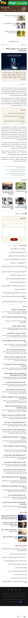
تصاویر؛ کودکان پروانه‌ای (20, 289)
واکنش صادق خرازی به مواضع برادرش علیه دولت (17, 571)
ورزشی (15, 10)
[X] (16, 590)
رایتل (17, 214)
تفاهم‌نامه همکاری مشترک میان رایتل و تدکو (16, 113)
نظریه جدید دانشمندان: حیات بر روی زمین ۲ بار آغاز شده (13, 415)
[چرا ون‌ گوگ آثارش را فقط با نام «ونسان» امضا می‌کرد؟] (21, 33)
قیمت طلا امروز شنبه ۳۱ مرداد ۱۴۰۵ (20, 574)
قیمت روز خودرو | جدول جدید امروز (21, 191)
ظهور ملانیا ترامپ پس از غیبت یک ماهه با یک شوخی (13, 272)
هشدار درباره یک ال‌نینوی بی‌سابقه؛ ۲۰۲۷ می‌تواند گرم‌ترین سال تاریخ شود (16, 407)
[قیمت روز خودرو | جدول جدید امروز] (21, 186)
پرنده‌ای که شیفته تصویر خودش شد (17, 282)
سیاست (18, 10)
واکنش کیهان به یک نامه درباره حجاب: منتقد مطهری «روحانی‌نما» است (14, 582)
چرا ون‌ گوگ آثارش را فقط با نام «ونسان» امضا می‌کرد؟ (10, 32)
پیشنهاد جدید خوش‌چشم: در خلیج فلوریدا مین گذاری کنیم (15, 447)
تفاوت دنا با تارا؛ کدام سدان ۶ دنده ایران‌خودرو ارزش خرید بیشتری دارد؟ (7, 192)
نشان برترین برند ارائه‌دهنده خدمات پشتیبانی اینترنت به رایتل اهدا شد (14, 117)
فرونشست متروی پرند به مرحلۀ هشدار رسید (16, 333)
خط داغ (25, 306)
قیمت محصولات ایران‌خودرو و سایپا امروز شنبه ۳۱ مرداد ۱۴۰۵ (14, 318)
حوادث (11, 10)
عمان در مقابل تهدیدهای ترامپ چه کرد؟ (16, 495)
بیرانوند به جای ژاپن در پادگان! (18, 326)
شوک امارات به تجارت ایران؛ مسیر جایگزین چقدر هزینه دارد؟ (14, 341)
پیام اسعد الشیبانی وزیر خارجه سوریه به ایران (15, 350)
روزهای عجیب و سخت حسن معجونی (17, 256)
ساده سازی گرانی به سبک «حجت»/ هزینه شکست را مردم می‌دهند (15, 365)
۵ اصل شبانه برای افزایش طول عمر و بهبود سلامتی (14, 422)
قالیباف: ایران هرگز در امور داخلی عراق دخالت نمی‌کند (14, 470)
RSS (5, 596)
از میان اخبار (24, 180)
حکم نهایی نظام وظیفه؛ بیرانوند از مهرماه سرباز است (14, 455)
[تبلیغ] (14, 3)
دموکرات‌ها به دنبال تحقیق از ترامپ (17, 249)
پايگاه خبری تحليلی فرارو (11, 599)
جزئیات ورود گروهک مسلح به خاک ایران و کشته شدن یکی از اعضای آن (14, 503)
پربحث (8, 245)
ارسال (14, 239)
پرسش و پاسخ (21, 596)
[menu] (2, 8)
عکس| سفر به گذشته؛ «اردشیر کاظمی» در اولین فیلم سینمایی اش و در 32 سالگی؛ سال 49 (14, 170)
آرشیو (13, 593)
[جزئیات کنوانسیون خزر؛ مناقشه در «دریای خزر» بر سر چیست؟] (22, 532)
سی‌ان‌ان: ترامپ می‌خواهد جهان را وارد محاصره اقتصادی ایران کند (14, 487)
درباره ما (23, 593)
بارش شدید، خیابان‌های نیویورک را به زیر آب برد (9, 24)
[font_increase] (25, 84)
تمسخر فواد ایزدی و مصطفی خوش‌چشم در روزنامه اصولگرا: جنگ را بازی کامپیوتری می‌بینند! (15, 374)
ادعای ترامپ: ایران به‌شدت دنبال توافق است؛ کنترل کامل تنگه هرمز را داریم (14, 398)
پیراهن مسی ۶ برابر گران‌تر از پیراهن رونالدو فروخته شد (13, 293)
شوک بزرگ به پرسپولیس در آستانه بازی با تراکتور (15, 357)
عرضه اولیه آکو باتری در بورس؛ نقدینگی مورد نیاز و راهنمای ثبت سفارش (7, 207)
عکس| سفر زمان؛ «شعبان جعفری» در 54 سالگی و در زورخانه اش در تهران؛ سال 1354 (14, 174)
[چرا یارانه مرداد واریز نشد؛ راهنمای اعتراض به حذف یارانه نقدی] (21, 200)
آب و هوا (9, 596)
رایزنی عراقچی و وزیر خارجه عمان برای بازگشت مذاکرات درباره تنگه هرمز (14, 478)
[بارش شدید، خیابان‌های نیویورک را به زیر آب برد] (21, 26)
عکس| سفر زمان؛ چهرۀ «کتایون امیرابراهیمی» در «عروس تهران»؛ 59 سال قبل (14, 167)
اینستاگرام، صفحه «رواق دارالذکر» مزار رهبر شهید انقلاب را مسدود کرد (14, 438)
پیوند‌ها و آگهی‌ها (6, 593)
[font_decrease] (19, 84)
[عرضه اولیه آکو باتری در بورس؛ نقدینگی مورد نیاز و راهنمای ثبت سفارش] (7, 200)
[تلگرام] (8, 590)
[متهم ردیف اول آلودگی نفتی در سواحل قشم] (22, 539)
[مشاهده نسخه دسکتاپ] (5, 8)
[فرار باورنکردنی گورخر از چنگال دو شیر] (21, 18)
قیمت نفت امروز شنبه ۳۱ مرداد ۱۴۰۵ (17, 275)
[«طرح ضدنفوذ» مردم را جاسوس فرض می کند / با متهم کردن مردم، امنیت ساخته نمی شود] (22, 525)
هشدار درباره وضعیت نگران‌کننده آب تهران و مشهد (14, 462)
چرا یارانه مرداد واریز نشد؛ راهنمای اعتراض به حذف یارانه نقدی (21, 207)
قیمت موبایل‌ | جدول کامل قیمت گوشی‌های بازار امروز (14, 301)
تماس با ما (18, 593)
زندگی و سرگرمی (6, 10)
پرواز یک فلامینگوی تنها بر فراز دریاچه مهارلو (15, 279)
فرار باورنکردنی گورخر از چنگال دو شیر (10, 16)
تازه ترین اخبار (23, 245)
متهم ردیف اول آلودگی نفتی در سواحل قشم (10, 537)
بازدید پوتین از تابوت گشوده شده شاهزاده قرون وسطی (13, 286)
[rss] (20, 590)
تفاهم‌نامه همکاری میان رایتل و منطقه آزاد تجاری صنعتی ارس (14, 122)
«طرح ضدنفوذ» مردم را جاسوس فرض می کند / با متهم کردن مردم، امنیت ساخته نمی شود (9, 524)
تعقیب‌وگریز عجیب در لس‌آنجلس (18, 263)
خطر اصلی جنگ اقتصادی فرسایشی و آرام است (15, 382)
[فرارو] (24, 9)
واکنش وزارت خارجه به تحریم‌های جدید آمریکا (15, 390)
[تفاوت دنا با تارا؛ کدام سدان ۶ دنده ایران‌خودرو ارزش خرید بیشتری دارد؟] (7, 186)
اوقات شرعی (14, 596)
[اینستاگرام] (12, 590)
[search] (8, 8)
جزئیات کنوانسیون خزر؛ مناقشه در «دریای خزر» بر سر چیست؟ (9, 530)
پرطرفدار (15, 245)
